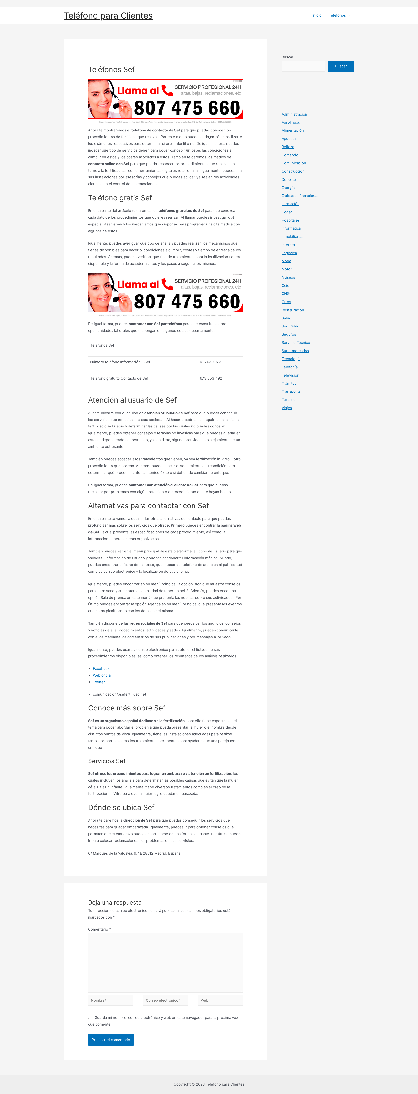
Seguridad (290, 326)
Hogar (287, 212)
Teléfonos (337, 15)
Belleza (288, 147)
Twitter (99, 682)
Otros (286, 301)
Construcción (293, 171)
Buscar (287, 57)
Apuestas (290, 138)
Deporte (289, 179)
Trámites (289, 383)
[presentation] (348, 15)
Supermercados (295, 350)
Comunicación (294, 163)
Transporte (291, 391)
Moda (286, 261)
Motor (287, 269)
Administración (294, 114)
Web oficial (102, 675)
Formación (290, 204)
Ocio (285, 285)
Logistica (289, 253)
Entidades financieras (300, 195)
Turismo (289, 399)
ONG (286, 293)
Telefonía (290, 367)
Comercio (290, 155)
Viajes (287, 408)
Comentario (99, 929)
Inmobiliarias (292, 236)
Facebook (101, 668)
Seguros (289, 334)
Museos (288, 277)
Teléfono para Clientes (108, 15)
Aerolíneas (291, 122)
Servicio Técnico (296, 342)
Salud (286, 318)
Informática (291, 228)
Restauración (293, 310)
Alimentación (293, 130)
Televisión (290, 375)
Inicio (316, 15)
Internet (288, 244)
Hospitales (291, 220)
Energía (288, 187)
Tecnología (291, 358)
